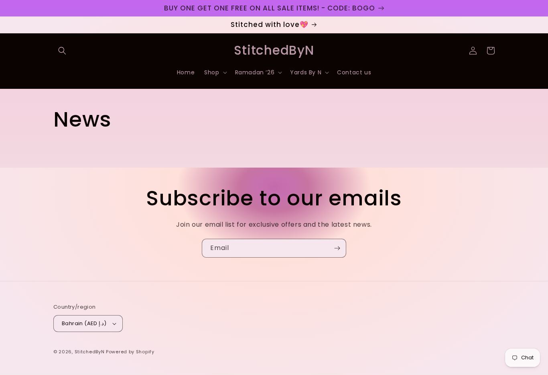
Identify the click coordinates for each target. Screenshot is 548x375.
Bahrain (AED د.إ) (84, 323)
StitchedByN (90, 351)
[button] (62, 50)
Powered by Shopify (130, 351)
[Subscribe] (337, 248)
